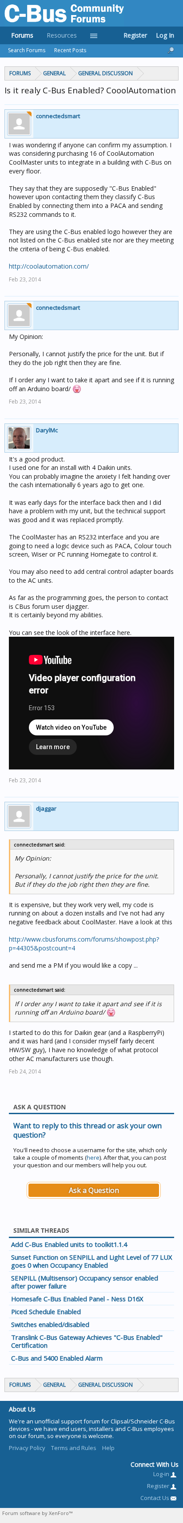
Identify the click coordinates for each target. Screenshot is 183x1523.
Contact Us (155, 1498)
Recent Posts (70, 50)
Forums (22, 35)
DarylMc (47, 430)
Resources (62, 35)
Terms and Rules (73, 1448)
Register (135, 35)
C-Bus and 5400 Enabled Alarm (57, 1358)
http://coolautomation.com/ (49, 266)
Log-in (162, 1474)
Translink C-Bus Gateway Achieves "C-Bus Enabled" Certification (87, 1341)
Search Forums (26, 50)
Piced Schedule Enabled (46, 1311)
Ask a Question (94, 1190)
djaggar (46, 808)
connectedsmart (58, 115)
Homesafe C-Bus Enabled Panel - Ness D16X (77, 1298)
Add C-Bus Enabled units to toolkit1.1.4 (69, 1244)
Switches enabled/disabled (50, 1324)
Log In (165, 35)
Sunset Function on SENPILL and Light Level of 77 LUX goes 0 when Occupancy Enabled (91, 1261)
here (93, 1157)
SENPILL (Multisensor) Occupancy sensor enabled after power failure (84, 1281)
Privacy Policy (27, 1448)
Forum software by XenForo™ (37, 1513)
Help (108, 1448)
